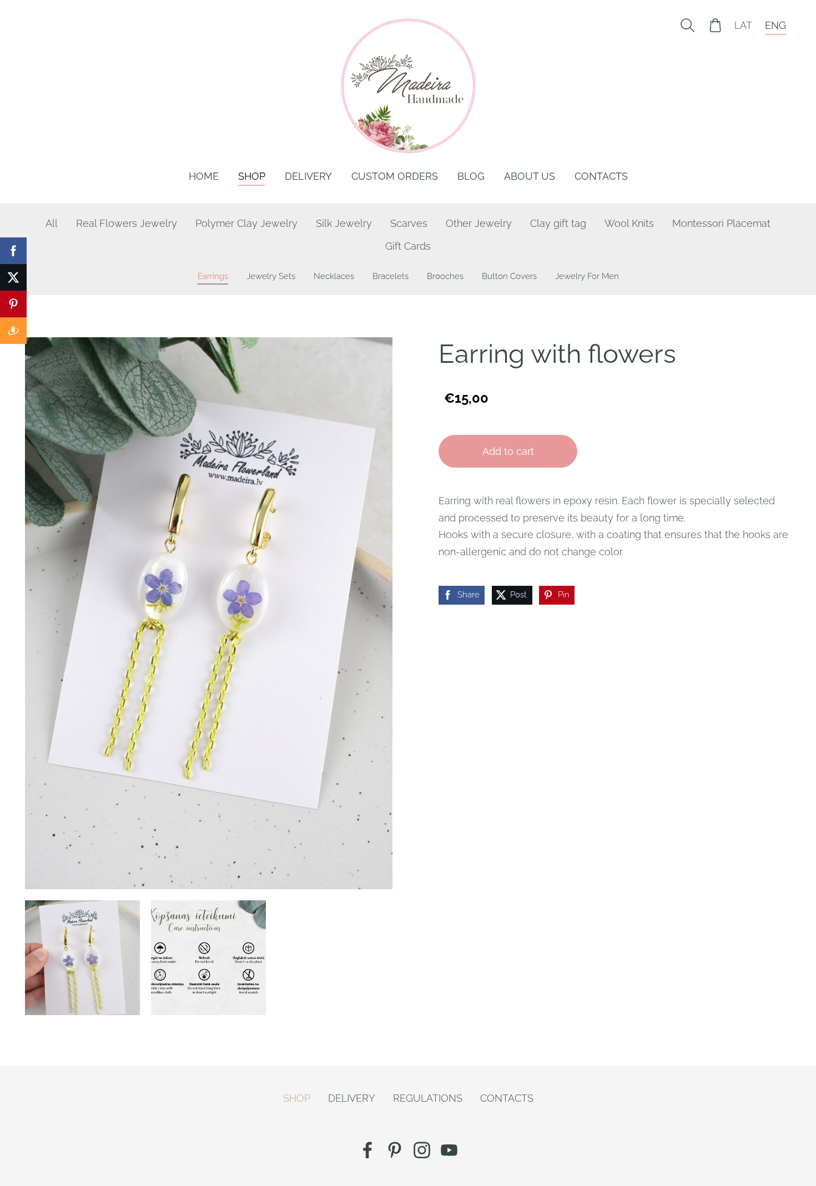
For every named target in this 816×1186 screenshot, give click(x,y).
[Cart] (715, 25)
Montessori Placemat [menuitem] (721, 223)
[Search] (687, 25)
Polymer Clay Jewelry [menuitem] (246, 223)
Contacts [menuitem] (601, 176)
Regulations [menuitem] (427, 1098)
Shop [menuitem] (251, 176)
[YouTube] (449, 1150)
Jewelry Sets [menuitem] (270, 276)
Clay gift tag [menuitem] (558, 223)
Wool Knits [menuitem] (629, 223)
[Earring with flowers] (82, 957)
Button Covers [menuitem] (509, 276)
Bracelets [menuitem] (390, 276)
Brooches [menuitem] (445, 276)
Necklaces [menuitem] (334, 276)
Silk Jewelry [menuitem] (344, 223)
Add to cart (508, 451)
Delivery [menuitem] (308, 176)
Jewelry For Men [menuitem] (587, 276)
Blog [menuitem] (471, 176)
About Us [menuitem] (529, 176)
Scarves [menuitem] (408, 223)
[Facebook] (367, 1150)
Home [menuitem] (204, 176)
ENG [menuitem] (775, 25)
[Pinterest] (394, 1150)
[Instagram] (422, 1150)
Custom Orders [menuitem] (394, 176)
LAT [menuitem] (743, 25)
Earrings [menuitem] (213, 276)
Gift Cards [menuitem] (408, 246)
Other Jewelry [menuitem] (479, 223)
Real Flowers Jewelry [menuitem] (126, 223)
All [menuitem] (52, 223)
